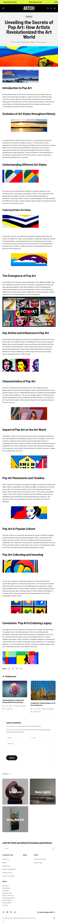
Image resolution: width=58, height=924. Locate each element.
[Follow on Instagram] (7, 912)
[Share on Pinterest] (17, 668)
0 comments (43, 42)
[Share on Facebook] (9, 668)
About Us (5, 859)
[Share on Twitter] (13, 668)
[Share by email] (20, 668)
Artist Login (38, 862)
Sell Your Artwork (40, 859)
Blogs (4, 862)
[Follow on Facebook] (3, 912)
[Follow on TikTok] (15, 912)
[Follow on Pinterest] (11, 912)
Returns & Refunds (9, 869)
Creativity (29, 16)
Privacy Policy (45, 729)
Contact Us (6, 866)
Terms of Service (14, 732)
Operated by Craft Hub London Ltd (24, 918)
